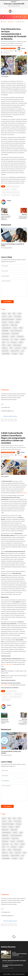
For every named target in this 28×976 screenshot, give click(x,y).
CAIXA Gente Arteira (6, 693)
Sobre (2, 404)
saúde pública (5, 350)
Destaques (13, 189)
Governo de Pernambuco (16, 330)
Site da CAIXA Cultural (7, 664)
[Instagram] (12, 420)
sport (23, 350)
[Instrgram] (18, 16)
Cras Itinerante (5, 189)
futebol (20, 327)
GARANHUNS (5, 330)
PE (8, 342)
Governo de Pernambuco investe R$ (19, 954)
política (9, 345)
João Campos (5, 339)
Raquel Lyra (4, 347)
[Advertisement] (14, 374)
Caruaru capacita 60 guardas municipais (14, 960)
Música (16, 339)
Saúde (24, 347)
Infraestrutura (5, 336)
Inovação (13, 336)
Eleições (17, 322)
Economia (4, 322)
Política (14, 952)
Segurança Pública (15, 350)
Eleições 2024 (5, 325)
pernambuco (14, 342)
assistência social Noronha (13, 186)
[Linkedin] (20, 16)
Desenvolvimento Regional (8, 319)
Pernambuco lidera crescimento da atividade (12, 965)
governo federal (5, 333)
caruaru (19, 313)
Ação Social (10, 21)
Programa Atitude (15, 195)
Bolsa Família (12, 48)
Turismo (21, 353)
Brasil (14, 313)
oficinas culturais (6, 699)
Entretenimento (10, 452)
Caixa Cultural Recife (11, 691)
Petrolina (21, 342)
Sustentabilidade (6, 353)
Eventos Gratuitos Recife (15, 696)
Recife (11, 347)
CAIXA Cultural (23, 492)
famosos (15, 327)
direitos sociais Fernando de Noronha (10, 192)
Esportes (12, 245)
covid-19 (4, 316)
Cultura (10, 316)
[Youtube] (15, 420)
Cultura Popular (17, 316)
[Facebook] (2, 420)
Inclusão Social (5, 195)
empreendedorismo (6, 327)
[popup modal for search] (25, 16)
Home (4, 21)
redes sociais (18, 347)
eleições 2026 (14, 325)
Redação (23, 48)
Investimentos (20, 336)
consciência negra (18, 693)
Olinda (3, 342)
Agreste (4, 313)
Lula (12, 339)
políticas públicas (17, 345)
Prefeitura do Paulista (22, 245)
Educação (11, 322)
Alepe (9, 313)
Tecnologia (14, 353)
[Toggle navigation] (3, 16)
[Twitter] (16, 16)
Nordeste (22, 339)
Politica (3, 345)
